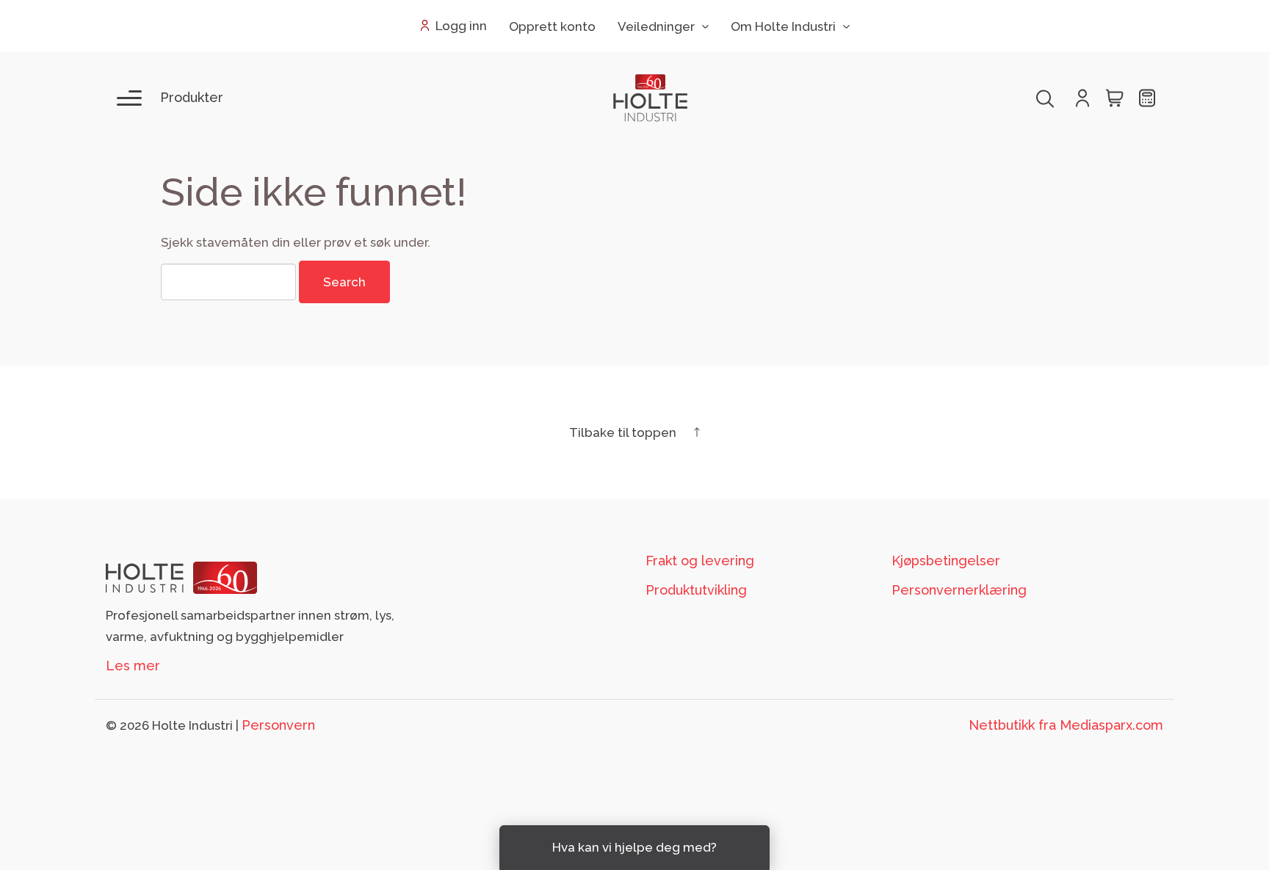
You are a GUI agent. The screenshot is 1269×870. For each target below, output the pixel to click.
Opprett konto (552, 26)
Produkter (191, 97)
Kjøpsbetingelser (946, 560)
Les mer (133, 665)
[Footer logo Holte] (181, 576)
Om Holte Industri (783, 26)
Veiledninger (656, 26)
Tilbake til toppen (624, 432)
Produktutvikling (696, 590)
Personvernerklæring (959, 590)
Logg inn (461, 25)
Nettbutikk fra (1066, 725)
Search (344, 282)
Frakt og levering (700, 560)
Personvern (278, 725)
